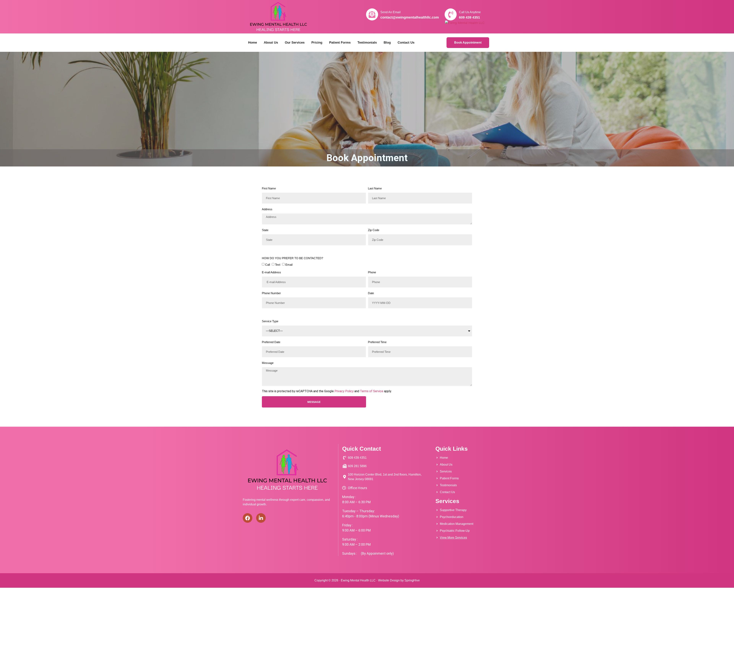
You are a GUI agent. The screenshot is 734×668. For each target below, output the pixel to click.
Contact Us (406, 42)
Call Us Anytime (470, 12)
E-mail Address (271, 272)
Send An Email (390, 12)
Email (288, 264)
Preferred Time (377, 342)
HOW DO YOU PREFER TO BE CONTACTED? (292, 258)
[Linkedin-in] (261, 518)
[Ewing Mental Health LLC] (465, 23)
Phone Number (271, 293)
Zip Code (373, 230)
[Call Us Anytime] (451, 14)
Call (267, 264)
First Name (269, 188)
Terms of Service (371, 391)
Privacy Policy (344, 391)
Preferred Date (271, 342)
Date (371, 293)
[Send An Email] (372, 14)
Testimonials (367, 42)
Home (252, 42)
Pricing (316, 42)
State (265, 230)
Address (267, 209)
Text (277, 264)
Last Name (375, 188)
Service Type (270, 321)
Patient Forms (340, 42)
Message (268, 362)
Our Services (294, 42)
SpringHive (412, 580)
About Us (271, 42)
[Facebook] (247, 518)
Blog (387, 42)
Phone (372, 272)
